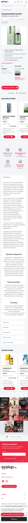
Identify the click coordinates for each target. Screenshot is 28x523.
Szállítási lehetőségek (20, 78)
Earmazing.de (23, 504)
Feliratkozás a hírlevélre (10, 458)
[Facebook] (2, 481)
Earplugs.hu (16, 504)
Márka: (4, 23)
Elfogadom (14, 519)
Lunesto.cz (20, 506)
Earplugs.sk (10, 504)
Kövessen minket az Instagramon (15, 436)
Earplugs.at (8, 506)
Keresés (24, 5)
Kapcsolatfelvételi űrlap (9, 486)
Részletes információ (6, 63)
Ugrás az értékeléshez (20, 19)
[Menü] (26, 2)
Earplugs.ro (14, 506)
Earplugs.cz (4, 504)
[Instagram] (6, 481)
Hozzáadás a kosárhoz (8, 87)
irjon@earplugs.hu (8, 477)
